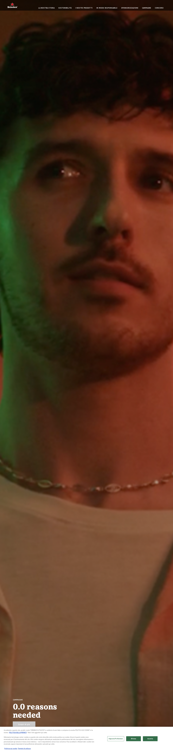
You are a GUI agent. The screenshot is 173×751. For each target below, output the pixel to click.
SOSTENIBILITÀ (65, 8)
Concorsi (159, 8)
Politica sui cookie (10, 749)
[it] (12, 5)
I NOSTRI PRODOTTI (84, 8)
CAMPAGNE (146, 8)
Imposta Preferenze (116, 739)
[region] (86, 739)
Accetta (150, 739)
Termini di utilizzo (24, 749)
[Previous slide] (8, 375)
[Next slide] (164, 375)
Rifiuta (133, 739)
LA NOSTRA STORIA (46, 8)
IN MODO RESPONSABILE (106, 8)
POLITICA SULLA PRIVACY (18, 733)
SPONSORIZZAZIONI (129, 8)
